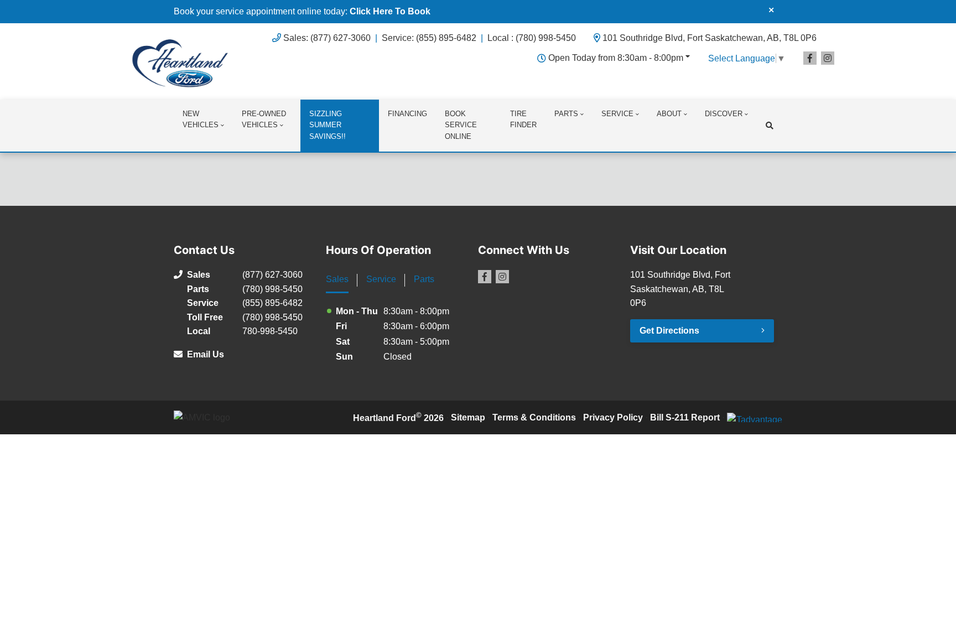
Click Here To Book (390, 11)
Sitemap (468, 417)
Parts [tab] (424, 279)
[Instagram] (827, 58)
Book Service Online (461, 125)
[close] (771, 9)
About (669, 114)
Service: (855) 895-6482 (429, 38)
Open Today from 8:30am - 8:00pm (615, 58)
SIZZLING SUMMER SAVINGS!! (327, 125)
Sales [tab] (337, 279)
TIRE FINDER (523, 119)
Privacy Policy (613, 417)
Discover (723, 114)
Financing (407, 114)
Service (617, 114)
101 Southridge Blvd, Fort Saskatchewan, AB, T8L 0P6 (709, 38)
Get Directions (669, 330)
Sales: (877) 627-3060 (327, 38)
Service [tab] (381, 279)
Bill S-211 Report (685, 417)
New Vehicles (201, 119)
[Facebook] (810, 58)
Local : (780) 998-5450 (531, 38)
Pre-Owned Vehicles (264, 119)
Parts (566, 114)
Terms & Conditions (534, 417)
